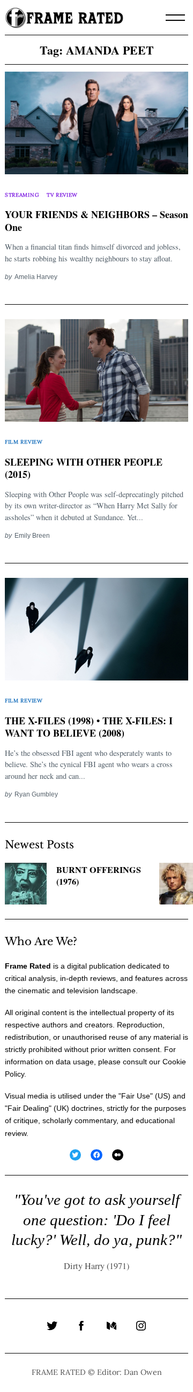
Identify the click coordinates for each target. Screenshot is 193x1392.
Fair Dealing (28, 1108)
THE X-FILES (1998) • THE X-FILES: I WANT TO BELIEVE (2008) (89, 727)
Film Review (24, 441)
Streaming (22, 194)
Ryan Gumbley (36, 794)
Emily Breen (32, 535)
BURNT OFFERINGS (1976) (98, 875)
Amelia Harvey (35, 276)
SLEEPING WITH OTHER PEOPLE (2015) (83, 468)
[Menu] (175, 17)
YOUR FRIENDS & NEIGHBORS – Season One (96, 221)
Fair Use (135, 1096)
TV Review (62, 194)
